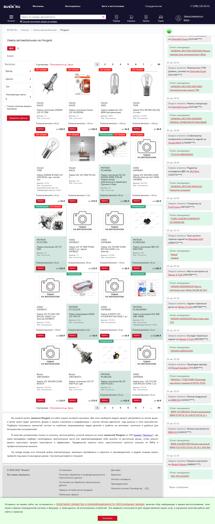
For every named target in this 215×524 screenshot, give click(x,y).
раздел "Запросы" (143, 435)
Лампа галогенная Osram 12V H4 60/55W (81, 111)
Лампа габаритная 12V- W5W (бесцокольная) (112, 111)
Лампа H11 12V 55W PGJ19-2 (82, 176)
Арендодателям (119, 484)
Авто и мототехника (113, 6)
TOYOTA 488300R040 (182, 154)
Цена (70, 64)
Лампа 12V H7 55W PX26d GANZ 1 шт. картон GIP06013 (81, 249)
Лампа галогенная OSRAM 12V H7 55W (49, 111)
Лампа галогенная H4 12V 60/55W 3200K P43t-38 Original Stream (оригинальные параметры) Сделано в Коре (114, 179)
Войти (186, 20)
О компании (65, 470)
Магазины (38, 6)
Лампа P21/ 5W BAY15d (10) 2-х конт (146, 111)
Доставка (115, 470)
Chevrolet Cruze (179, 39)
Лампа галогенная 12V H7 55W (49, 248)
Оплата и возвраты (121, 479)
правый (174, 258)
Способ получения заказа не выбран (39, 22)
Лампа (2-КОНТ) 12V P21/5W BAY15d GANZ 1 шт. (114, 315)
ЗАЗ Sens (194, 171)
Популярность (57, 64)
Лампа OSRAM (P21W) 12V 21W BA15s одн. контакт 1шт (50, 177)
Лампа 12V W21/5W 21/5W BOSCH (49, 382)
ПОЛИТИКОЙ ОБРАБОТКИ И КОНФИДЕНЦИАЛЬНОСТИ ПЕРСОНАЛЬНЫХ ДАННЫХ (100, 504)
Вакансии (116, 474)
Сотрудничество (153, 6)
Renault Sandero (179, 368)
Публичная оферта (69, 494)
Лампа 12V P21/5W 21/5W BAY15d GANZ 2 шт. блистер (113, 249)
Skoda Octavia (178, 464)
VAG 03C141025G (180, 476)
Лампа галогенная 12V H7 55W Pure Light (81, 382)
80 (159, 64)
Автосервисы (72, 6)
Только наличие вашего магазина (19, 107)
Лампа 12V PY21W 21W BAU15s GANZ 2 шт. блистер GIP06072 (48, 316)
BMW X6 (175, 400)
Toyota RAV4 (174, 142)
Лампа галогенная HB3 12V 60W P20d (146, 248)
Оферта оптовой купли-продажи (76, 490)
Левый (174, 254)
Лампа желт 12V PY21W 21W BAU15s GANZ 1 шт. (145, 382)
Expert (10, 55)
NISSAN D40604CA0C (182, 351)
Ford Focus (174, 207)
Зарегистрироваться (193, 16)
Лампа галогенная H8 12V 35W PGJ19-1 (113, 382)
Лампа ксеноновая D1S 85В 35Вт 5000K (146, 315)
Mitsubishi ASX (195, 239)
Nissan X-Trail (175, 275)
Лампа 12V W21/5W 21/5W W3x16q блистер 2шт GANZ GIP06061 (146, 177)
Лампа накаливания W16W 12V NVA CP (81, 315)
